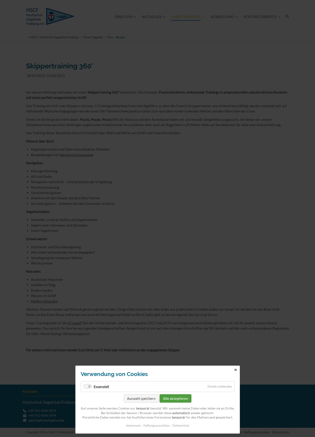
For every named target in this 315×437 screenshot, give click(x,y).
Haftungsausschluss (156, 425)
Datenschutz (180, 425)
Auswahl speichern (141, 398)
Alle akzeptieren (175, 398)
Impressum (133, 425)
